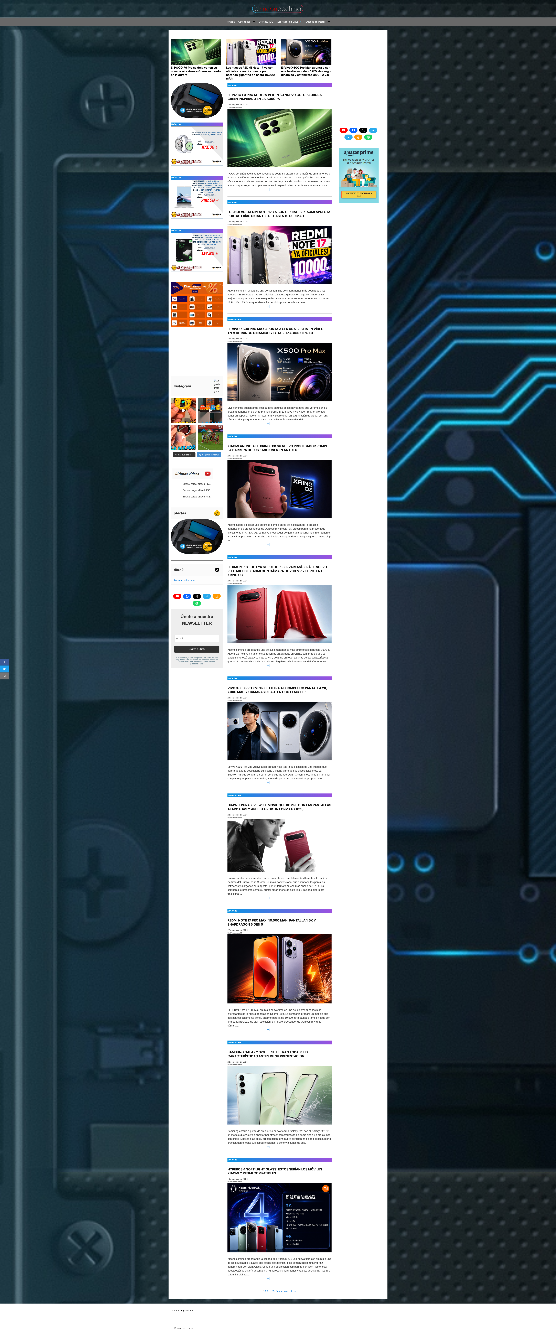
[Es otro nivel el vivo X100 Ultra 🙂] (210, 437)
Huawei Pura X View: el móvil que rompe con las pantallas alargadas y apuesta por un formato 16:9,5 (279, 807)
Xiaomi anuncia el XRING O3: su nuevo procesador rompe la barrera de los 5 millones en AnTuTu (277, 448)
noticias (232, 85)
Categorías (244, 21)
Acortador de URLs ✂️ (289, 21)
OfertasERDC (266, 21)
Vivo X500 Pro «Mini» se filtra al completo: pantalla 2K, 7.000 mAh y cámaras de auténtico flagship (277, 690)
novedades (234, 319)
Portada (230, 21)
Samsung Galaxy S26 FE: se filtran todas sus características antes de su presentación (267, 1054)
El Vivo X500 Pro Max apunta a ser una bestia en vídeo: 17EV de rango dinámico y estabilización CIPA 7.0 (275, 331)
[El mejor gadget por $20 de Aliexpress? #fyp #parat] (183, 437)
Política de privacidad (182, 1310)
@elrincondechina (184, 580)
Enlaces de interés (315, 21)
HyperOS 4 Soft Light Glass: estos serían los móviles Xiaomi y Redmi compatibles (274, 1171)
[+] (267, 189)
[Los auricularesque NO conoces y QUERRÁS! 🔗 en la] (183, 410)
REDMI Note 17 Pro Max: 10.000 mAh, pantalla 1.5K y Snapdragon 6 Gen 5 (271, 922)
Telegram (176, 124)
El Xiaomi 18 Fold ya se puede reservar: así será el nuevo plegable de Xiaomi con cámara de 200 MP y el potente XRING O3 (277, 571)
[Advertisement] (192, 348)
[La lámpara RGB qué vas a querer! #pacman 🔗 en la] (210, 410)
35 (273, 1291)
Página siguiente (286, 1291)
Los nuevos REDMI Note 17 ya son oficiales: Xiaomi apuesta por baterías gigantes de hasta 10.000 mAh (278, 214)
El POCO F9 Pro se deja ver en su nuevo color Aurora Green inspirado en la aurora (274, 97)
